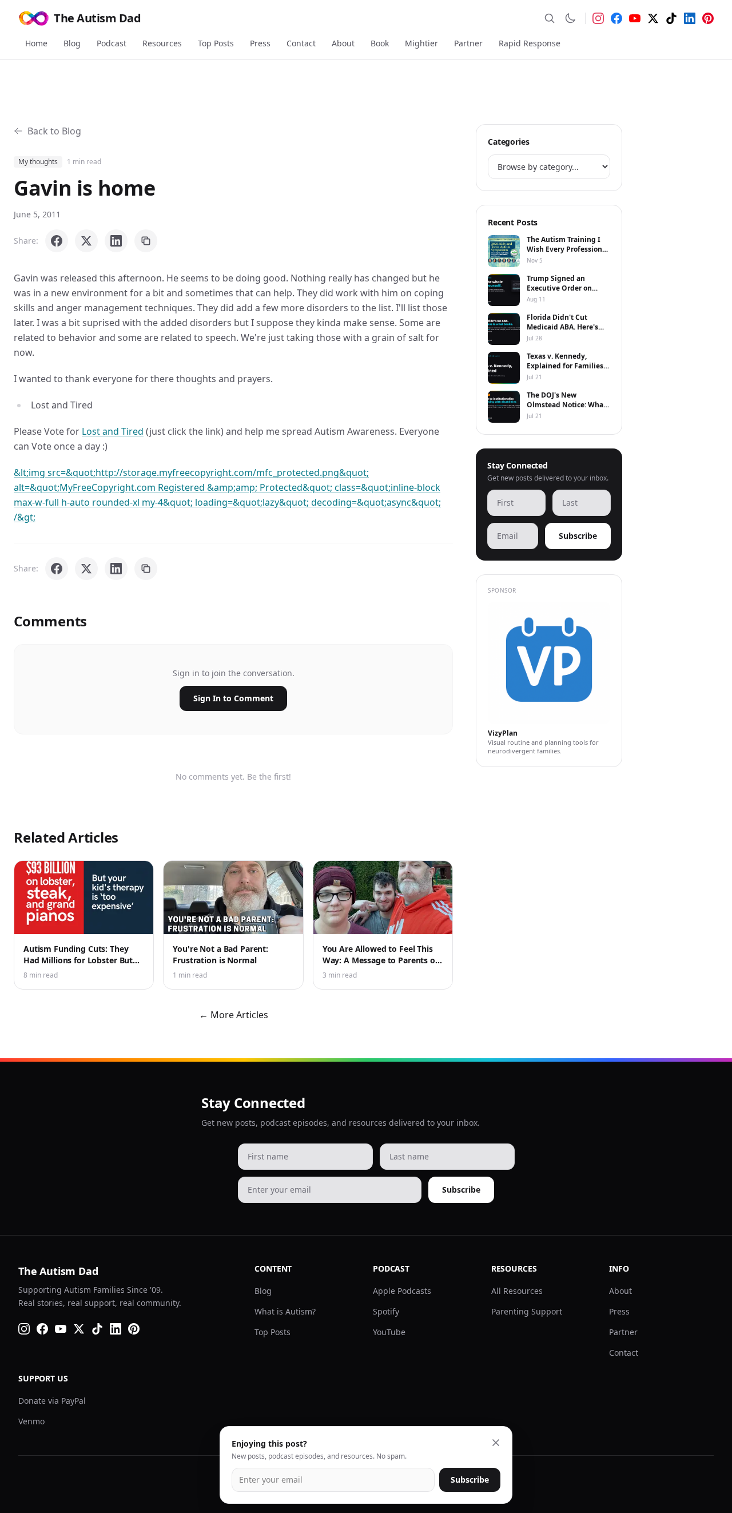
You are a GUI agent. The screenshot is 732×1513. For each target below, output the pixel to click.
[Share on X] (86, 240)
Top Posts (216, 43)
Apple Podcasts (402, 1290)
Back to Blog (54, 131)
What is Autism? (285, 1311)
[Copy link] (145, 240)
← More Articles (233, 1014)
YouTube (389, 1332)
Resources (162, 43)
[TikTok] (671, 18)
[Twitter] (653, 18)
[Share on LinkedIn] (116, 240)
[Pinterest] (708, 18)
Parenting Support (526, 1311)
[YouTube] (634, 18)
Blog (72, 43)
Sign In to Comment (233, 698)
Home (36, 43)
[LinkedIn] (689, 18)
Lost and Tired (113, 431)
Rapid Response (529, 43)
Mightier (421, 43)
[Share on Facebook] (56, 240)
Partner (468, 43)
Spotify (386, 1311)
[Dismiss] (496, 1442)
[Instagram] (598, 18)
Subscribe (578, 535)
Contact (301, 43)
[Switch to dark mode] (570, 18)
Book (380, 43)
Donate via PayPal (52, 1400)
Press (260, 43)
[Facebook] (616, 18)
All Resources (517, 1290)
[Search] (549, 18)
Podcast (111, 43)
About (343, 43)
